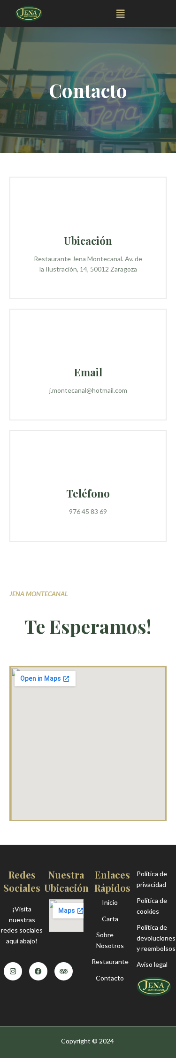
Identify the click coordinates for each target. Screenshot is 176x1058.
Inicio (110, 902)
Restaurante (110, 961)
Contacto (110, 978)
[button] (120, 14)
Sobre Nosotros (110, 940)
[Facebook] (38, 971)
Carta (110, 919)
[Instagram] (13, 971)
